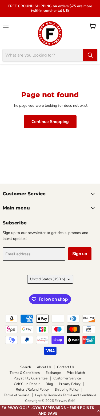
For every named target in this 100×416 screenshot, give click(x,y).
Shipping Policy (67, 389)
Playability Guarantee (30, 378)
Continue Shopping (50, 122)
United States (47, 279)
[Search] (90, 55)
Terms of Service (16, 395)
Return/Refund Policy (32, 389)
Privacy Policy (70, 384)
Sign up (79, 254)
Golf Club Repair (27, 384)
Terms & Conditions (25, 372)
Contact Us (65, 367)
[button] (50, 410)
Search (25, 367)
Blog (49, 384)
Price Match (76, 372)
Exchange (53, 372)
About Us (44, 367)
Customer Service (67, 378)
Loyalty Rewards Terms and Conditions (65, 395)
